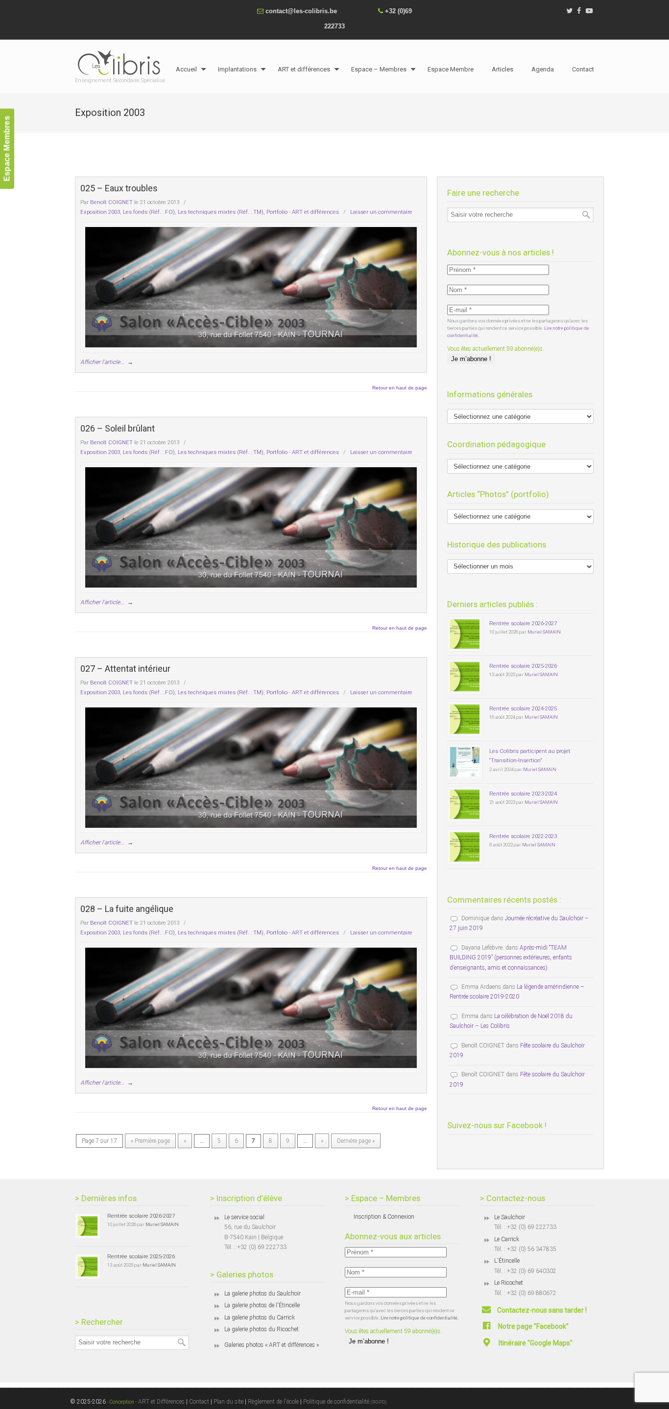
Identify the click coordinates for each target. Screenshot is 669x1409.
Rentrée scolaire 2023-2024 (523, 793)
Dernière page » (356, 1140)
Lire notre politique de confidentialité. (419, 1317)
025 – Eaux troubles (119, 188)
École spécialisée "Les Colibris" (121, 62)
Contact (199, 1401)
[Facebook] (579, 11)
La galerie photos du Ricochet (261, 1329)
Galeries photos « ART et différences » (271, 1344)
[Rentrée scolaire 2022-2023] (464, 847)
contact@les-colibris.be (301, 11)
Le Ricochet (508, 1282)
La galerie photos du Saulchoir (262, 1293)
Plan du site (228, 1401)
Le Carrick (506, 1239)
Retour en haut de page (399, 388)
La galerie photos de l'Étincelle (262, 1305)
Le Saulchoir (509, 1217)
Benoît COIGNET (111, 202)
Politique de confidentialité (345, 1401)
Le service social (244, 1217)
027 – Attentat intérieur (125, 668)
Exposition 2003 (100, 211)
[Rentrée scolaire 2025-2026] (464, 676)
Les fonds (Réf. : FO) (149, 211)
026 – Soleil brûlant (117, 428)
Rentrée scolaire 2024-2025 (523, 708)
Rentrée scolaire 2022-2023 (523, 836)
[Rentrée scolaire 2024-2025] (464, 719)
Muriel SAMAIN (544, 632)
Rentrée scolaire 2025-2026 (523, 665)
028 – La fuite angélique (126, 909)
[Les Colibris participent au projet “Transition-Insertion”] (464, 761)
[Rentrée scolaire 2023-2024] (464, 804)
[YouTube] (589, 11)
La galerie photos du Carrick (259, 1317)
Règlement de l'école (273, 1401)
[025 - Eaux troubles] (251, 287)
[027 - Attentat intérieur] (251, 767)
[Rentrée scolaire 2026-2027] (464, 634)
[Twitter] (569, 11)
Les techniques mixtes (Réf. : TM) (220, 211)
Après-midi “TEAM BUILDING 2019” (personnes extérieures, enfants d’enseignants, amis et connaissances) (511, 957)
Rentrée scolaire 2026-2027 (523, 623)
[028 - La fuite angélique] (251, 1008)
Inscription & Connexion (384, 1216)
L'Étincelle (507, 1260)
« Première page (150, 1140)
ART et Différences (161, 1401)
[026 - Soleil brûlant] (251, 527)
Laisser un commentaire (381, 211)
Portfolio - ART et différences (302, 211)
